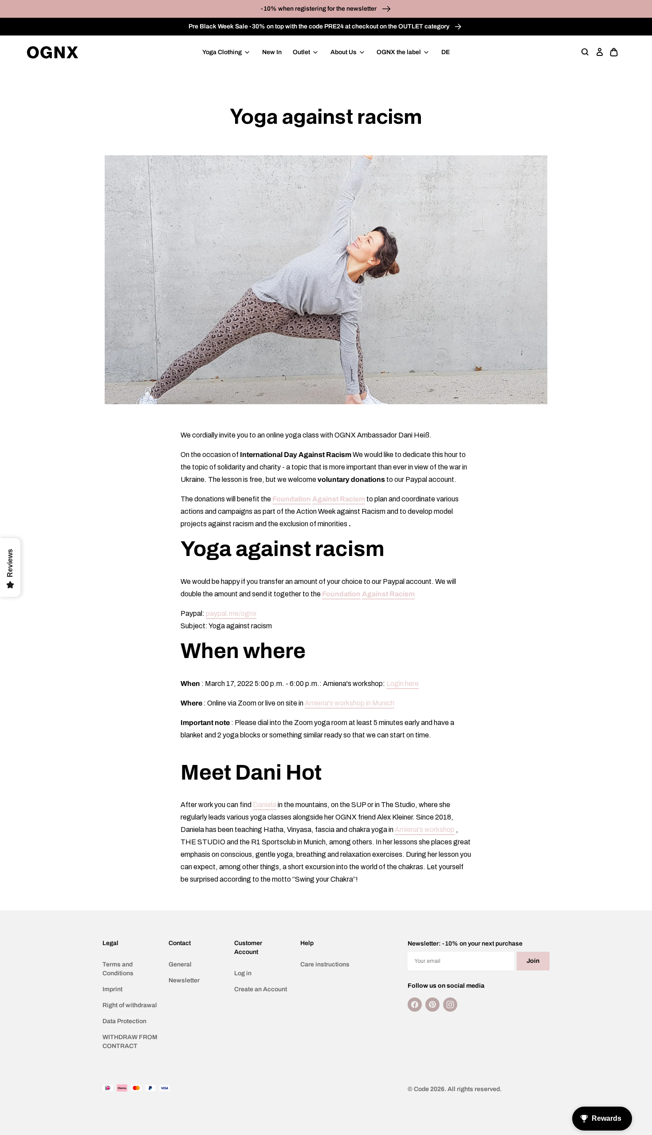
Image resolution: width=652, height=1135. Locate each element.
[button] (585, 52)
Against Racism (338, 499)
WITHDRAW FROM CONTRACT (129, 1041)
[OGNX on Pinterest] (432, 1004)
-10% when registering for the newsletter (319, 8)
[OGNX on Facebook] (415, 1004)
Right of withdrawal (129, 1005)
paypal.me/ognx (231, 613)
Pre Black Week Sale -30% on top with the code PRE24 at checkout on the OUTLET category (320, 26)
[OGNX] (52, 52)
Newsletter (184, 980)
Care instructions (325, 964)
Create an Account (260, 989)
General (180, 964)
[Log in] (599, 52)
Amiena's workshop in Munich (349, 703)
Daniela (264, 804)
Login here (402, 683)
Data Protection (124, 1021)
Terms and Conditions (118, 969)
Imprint (112, 989)
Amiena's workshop (425, 829)
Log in (242, 973)
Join (532, 961)
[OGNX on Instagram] (450, 1004)
